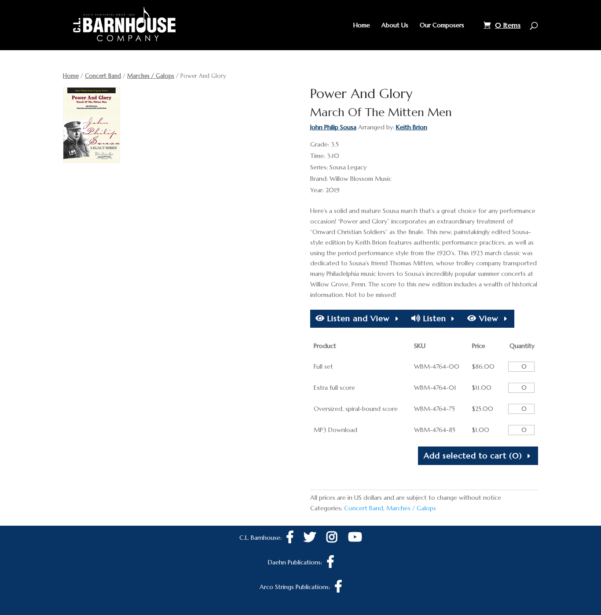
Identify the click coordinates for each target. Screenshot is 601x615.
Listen (433, 318)
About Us (394, 25)
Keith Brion (411, 127)
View (487, 318)
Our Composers (442, 25)
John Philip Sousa (333, 127)
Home (361, 25)
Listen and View (357, 318)
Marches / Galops (150, 76)
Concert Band (103, 76)
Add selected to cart (473, 455)
